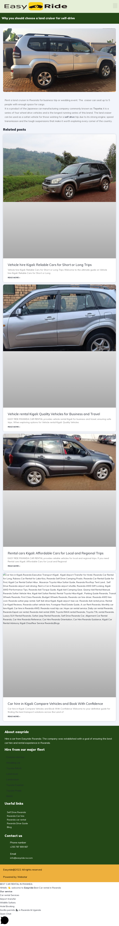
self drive (70, 116)
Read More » (14, 277)
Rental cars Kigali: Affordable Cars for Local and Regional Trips (56, 553)
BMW (9, 796)
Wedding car (13, 762)
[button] (115, 5)
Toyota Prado (14, 790)
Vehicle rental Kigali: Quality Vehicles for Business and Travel (54, 414)
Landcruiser (12, 779)
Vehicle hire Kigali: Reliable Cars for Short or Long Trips (50, 265)
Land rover (12, 773)
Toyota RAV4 (14, 768)
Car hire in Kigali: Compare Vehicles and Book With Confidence (55, 704)
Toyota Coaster (15, 785)
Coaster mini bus (15, 757)
